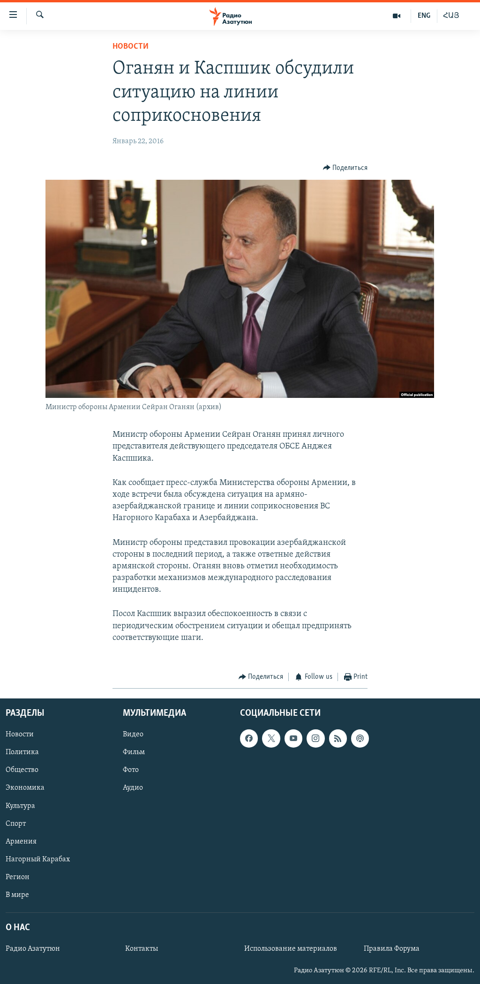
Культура (20, 805)
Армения (21, 841)
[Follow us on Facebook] (249, 738)
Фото (131, 770)
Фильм (134, 752)
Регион (18, 877)
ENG (424, 16)
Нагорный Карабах (38, 859)
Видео (133, 734)
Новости (130, 47)
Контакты (141, 949)
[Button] (345, 168)
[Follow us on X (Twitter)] (271, 738)
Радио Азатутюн (33, 949)
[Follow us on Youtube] (293, 738)
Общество (22, 770)
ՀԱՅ (451, 16)
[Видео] (396, 15)
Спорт (16, 823)
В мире (17, 894)
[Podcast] (360, 738)
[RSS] (338, 738)
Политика (22, 752)
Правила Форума (392, 949)
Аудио (133, 788)
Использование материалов (290, 949)
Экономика (25, 788)
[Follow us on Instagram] (315, 738)
